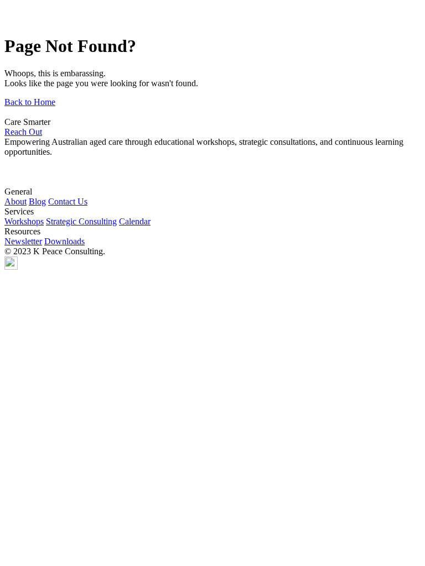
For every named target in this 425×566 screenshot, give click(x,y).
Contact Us (67, 201)
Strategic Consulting (81, 221)
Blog (37, 201)
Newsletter (23, 241)
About (15, 201)
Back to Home (29, 102)
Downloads (64, 241)
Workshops (24, 221)
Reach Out (23, 132)
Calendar (135, 221)
